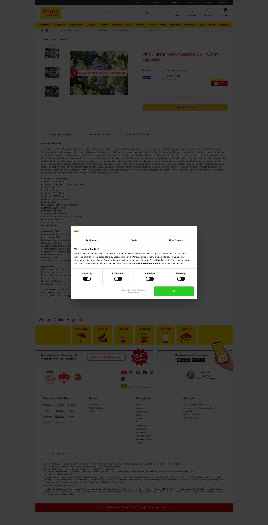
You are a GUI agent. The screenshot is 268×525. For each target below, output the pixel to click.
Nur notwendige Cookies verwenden (133, 291)
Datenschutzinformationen (146, 263)
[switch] (118, 279)
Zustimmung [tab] (92, 240)
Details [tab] (134, 240)
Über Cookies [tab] (176, 240)
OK (174, 291)
